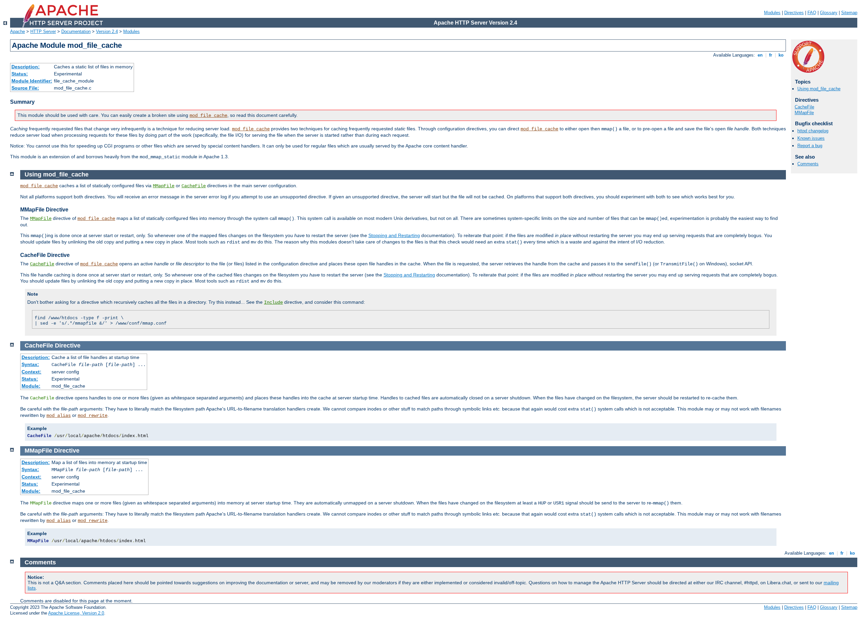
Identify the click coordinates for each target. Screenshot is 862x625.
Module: (31, 386)
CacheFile (804, 106)
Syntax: (30, 364)
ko (781, 55)
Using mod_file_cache (818, 88)
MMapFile (804, 112)
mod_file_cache (208, 115)
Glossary (828, 12)
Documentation (76, 31)
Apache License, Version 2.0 (76, 613)
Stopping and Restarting (394, 235)
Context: (31, 371)
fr (770, 55)
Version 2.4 (107, 31)
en (760, 55)
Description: (25, 66)
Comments (808, 163)
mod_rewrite (92, 415)
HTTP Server (43, 31)
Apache (17, 31)
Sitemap (849, 12)
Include (273, 302)
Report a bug (809, 145)
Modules (772, 12)
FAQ (811, 12)
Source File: (25, 88)
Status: (19, 73)
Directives (794, 12)
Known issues (811, 138)
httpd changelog (812, 130)
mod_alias (58, 415)
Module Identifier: (31, 81)
